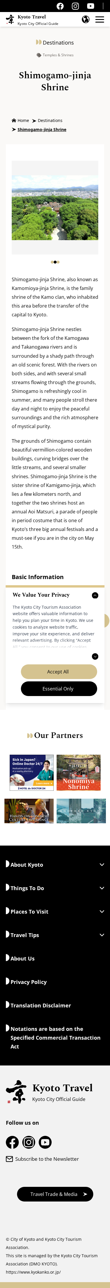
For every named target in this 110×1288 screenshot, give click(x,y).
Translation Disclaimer (41, 1005)
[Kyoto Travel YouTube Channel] (90, 6)
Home (23, 120)
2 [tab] (55, 262)
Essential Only (58, 688)
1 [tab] (52, 262)
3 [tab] (58, 262)
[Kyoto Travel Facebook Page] (60, 6)
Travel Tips (25, 935)
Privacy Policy (29, 981)
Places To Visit (29, 911)
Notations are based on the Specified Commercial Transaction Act (56, 1037)
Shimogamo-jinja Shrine (42, 129)
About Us (23, 958)
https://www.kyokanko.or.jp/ (33, 1272)
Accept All (58, 671)
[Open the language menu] (85, 19)
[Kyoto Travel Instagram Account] (75, 6)
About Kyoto (27, 864)
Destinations (50, 120)
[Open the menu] (99, 19)
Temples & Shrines (58, 55)
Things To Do (27, 888)
